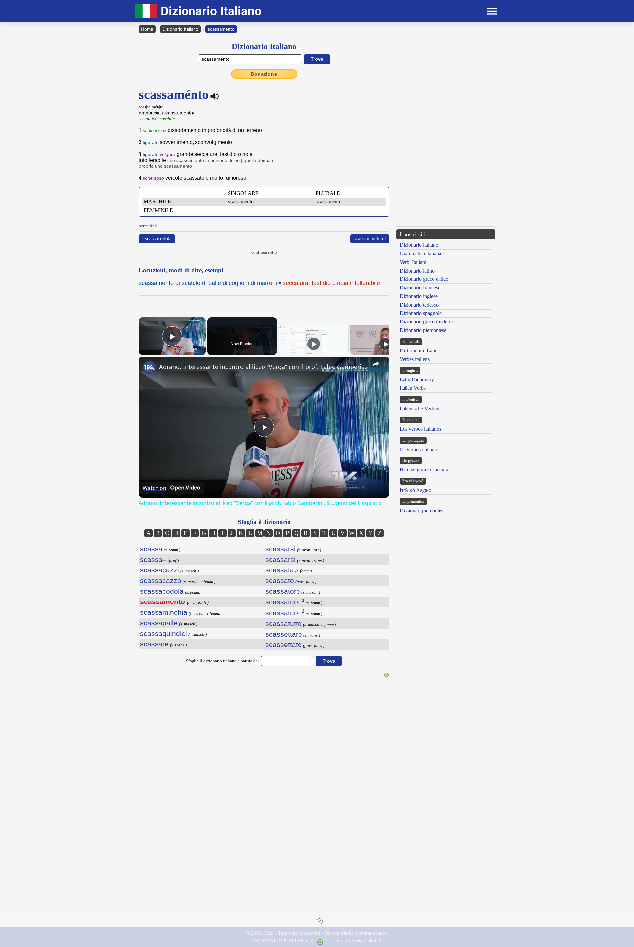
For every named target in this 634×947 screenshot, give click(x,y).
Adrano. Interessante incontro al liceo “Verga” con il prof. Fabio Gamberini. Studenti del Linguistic (263, 367)
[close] (320, 921)
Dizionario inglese (419, 296)
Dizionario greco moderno (427, 321)
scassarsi (280, 549)
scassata (279, 570)
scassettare (283, 634)
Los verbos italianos (420, 429)
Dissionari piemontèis (422, 510)
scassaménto (221, 29)
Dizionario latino (417, 270)
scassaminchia (163, 612)
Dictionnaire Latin (419, 350)
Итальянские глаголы (424, 469)
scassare (154, 644)
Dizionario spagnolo (421, 313)
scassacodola (162, 591)
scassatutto (283, 623)
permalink (148, 225)
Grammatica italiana (420, 253)
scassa (151, 549)
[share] (376, 364)
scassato (279, 580)
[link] (149, 367)
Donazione (264, 74)
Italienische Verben (419, 408)
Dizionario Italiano (180, 29)
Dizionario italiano (419, 245)
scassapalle (159, 623)
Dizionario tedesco (419, 305)
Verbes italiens (415, 359)
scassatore (282, 591)
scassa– (153, 559)
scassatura (284, 602)
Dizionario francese (420, 287)
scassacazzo (160, 580)
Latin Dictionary (417, 379)
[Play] (313, 343)
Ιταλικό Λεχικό (415, 490)
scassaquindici (163, 633)
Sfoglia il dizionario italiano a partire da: (222, 660)
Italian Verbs (413, 388)
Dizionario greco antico (424, 279)
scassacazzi (159, 570)
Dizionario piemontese (423, 330)
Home (147, 29)
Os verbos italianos (419, 449)
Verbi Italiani (413, 262)
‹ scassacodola (157, 238)
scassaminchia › (370, 238)
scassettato (283, 644)
